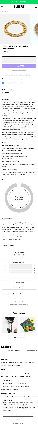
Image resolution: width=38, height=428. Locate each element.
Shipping (26, 373)
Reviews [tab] (5, 294)
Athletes (10, 365)
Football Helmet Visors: (22, 386)
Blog (16, 362)
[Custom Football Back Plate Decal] (28, 325)
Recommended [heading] (19, 313)
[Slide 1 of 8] (10, 325)
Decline (18, 419)
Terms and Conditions (17, 376)
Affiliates (3, 365)
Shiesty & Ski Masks (7, 383)
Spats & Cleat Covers (7, 386)
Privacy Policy (7, 410)
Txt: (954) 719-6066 (14, 350)
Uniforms (17, 365)
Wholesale (32, 362)
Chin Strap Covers (20, 383)
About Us (4, 362)
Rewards (11, 362)
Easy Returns (5, 376)
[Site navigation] (2, 6)
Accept (18, 415)
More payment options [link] (19, 70)
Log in (3, 373)
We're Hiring (23, 362)
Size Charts (18, 373)
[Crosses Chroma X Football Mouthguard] (10, 325)
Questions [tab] (16, 294)
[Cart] (35, 6)
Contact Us (10, 373)
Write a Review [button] (20, 282)
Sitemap (28, 376)
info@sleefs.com (32, 350)
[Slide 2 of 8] (27, 325)
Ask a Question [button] (20, 287)
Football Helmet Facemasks (9, 389)
